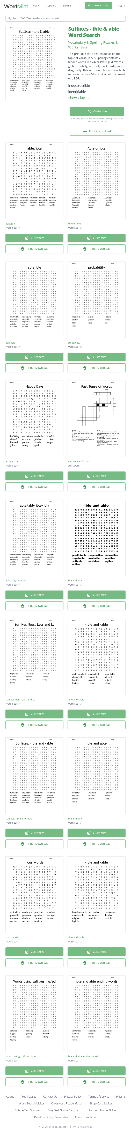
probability (74, 342)
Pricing (120, 1096)
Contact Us (50, 1096)
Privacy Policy (73, 1096)
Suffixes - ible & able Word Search (93, 31)
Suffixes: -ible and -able (18, 818)
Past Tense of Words (79, 461)
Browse (66, 5)
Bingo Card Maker (100, 1103)
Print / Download (99, 131)
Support (51, 5)
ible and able (75, 580)
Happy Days (12, 461)
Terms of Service (98, 1096)
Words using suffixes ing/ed (21, 1056)
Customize (100, 111)
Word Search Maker (31, 1103)
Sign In (122, 5)
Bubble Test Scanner (28, 1110)
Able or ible (74, 223)
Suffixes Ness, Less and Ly (20, 699)
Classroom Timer (86, 1117)
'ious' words (12, 937)
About (10, 1096)
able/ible (10, 223)
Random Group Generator (51, 1117)
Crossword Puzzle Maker (67, 1103)
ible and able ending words (83, 1056)
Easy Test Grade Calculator (65, 1110)
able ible (10, 342)
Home (36, 5)
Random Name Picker (102, 1110)
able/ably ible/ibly (15, 580)
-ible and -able (76, 699)
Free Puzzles (28, 1096)
